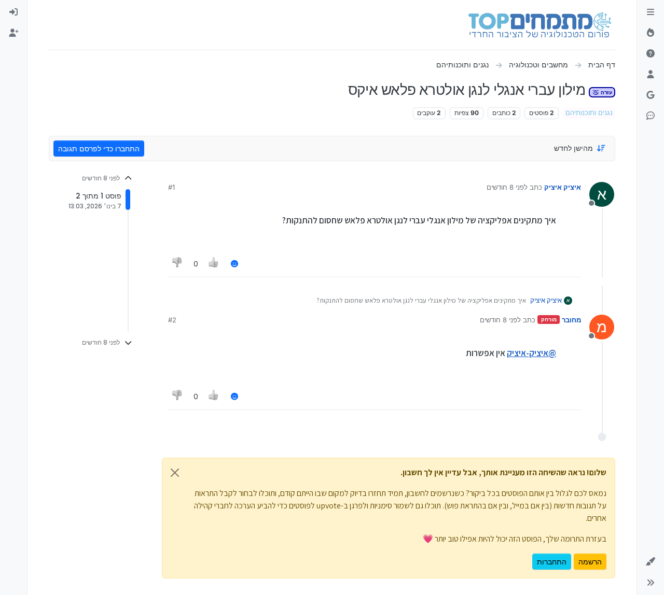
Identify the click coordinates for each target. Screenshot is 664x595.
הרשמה (590, 561)
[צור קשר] (650, 116)
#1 (171, 187)
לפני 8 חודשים (507, 187)
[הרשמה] (13, 33)
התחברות (551, 561)
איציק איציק (562, 187)
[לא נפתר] (650, 54)
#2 (172, 320)
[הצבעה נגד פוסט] (177, 263)
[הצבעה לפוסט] (214, 263)
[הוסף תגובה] (234, 264)
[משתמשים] (650, 74)
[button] (650, 562)
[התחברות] (13, 12)
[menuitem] (13, 12)
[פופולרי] (650, 33)
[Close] (174, 472)
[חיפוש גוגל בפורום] (650, 95)
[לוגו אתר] (539, 24)
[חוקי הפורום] (650, 12)
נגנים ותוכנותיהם (589, 113)
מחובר (571, 320)
